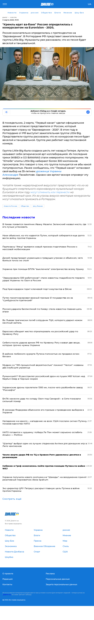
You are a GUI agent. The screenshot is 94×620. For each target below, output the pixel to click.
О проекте (7, 573)
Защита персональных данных (61, 584)
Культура (13, 17)
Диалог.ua (7, 594)
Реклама (50, 573)
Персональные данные (58, 579)
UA (89, 4)
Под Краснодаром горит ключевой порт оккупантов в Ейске (37, 289)
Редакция (7, 579)
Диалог (4, 17)
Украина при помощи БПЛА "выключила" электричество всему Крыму (43, 269)
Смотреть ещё (12, 499)
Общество (25, 206)
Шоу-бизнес (38, 206)
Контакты (7, 584)
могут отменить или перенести (50, 192)
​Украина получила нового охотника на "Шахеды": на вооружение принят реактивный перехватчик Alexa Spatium (44, 478)
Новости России (10, 206)
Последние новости (18, 217)
